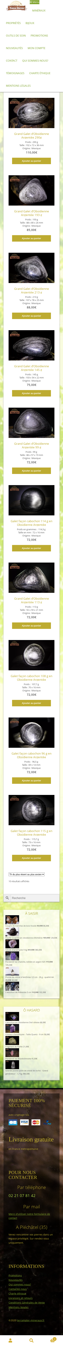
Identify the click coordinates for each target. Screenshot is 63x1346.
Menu (35, 2)
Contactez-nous (18, 1289)
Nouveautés (14, 48)
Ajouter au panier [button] (31, 160)
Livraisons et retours (21, 1298)
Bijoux (30, 23)
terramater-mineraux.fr (30, 1320)
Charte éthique (39, 73)
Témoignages (15, 73)
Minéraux (39, 10)
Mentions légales (18, 85)
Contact (11, 60)
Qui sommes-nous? (35, 60)
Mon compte (36, 48)
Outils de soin (16, 35)
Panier (48, 1338)
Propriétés (13, 23)
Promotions (39, 35)
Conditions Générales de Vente (27, 1302)
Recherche (31, 1340)
